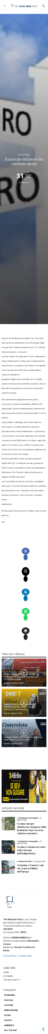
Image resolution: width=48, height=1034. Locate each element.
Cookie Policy (25, 955)
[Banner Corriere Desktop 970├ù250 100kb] (24, 786)
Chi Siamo (8, 976)
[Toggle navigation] (5, 6)
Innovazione (11, 1010)
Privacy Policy (10, 955)
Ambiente (9, 1025)
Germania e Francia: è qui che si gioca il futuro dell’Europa (30, 868)
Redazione (25, 182)
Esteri (7, 1015)
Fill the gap (10, 1030)
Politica (8, 1000)
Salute (8, 1020)
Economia (9, 995)
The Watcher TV (11, 979)
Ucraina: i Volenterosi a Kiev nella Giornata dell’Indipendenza (31, 850)
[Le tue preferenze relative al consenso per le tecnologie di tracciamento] (43, 1029)
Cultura (8, 1005)
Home (6, 972)
